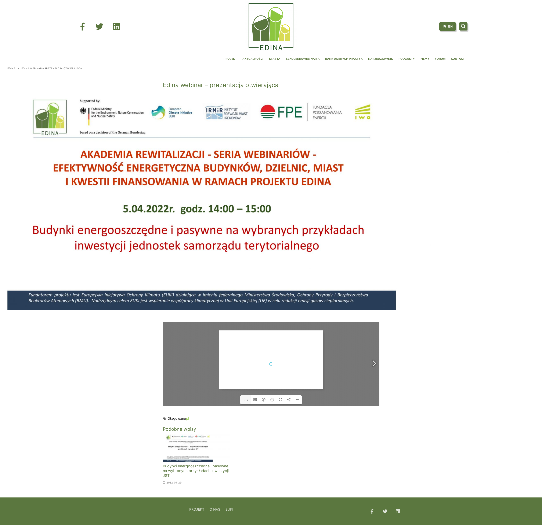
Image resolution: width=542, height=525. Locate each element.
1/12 (245, 399)
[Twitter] (99, 26)
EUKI (229, 509)
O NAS (215, 509)
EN (450, 26)
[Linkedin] (398, 511)
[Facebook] (82, 26)
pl (187, 418)
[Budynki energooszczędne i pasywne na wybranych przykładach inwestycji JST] (197, 448)
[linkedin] (116, 26)
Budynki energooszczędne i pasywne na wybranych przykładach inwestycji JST (196, 471)
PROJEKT (196, 509)
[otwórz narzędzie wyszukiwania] (463, 26)
